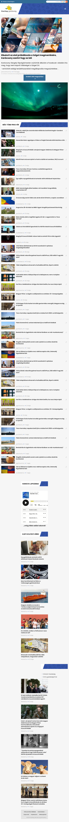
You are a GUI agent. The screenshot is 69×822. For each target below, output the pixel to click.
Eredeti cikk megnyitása (34, 77)
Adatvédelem (41, 812)
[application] (34, 101)
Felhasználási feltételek (30, 812)
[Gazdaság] (9, 8)
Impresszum (34, 814)
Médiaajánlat (42, 814)
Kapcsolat (26, 814)
